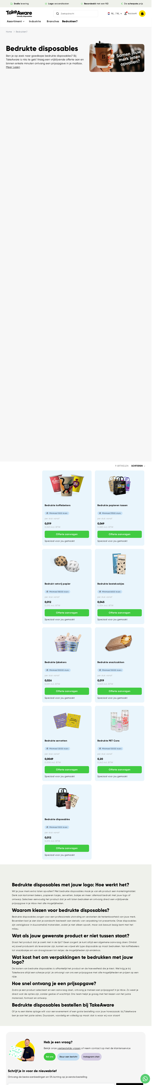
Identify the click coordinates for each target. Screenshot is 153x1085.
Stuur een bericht (68, 1056)
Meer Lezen (13, 67)
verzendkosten (58, 3)
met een (96, 3)
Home (9, 31)
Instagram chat (91, 1056)
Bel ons (49, 1056)
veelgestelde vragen (69, 1048)
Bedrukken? (21, 31)
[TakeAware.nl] (19, 13)
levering (21, 3)
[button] (138, 466)
